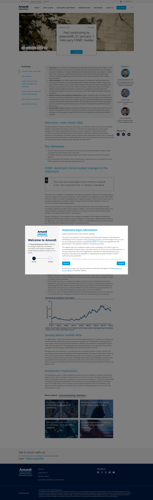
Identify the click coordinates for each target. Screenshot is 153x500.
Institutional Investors (94, 240)
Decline (66, 263)
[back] (148, 259)
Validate (121, 263)
